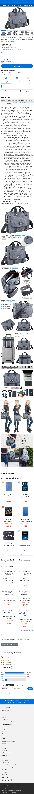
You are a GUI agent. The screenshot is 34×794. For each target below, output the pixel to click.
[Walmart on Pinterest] (11, 780)
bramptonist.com (16, 52)
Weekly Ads (23, 702)
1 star (3, 680)
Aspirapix (16, 2)
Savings (19, 5)
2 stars (2, 678)
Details (13, 87)
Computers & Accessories (23, 102)
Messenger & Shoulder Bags (19, 104)
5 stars (2, 672)
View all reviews (6, 667)
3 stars (2, 676)
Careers (3, 712)
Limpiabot (26, 2)
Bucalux (8, 2)
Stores (3, 729)
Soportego (4, 2)
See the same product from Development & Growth (20, 555)
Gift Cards (4, 736)
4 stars (2, 674)
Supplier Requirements (7, 721)
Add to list (9, 91)
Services (13, 5)
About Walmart (5, 710)
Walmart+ (4, 734)
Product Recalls (5, 750)
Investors (4, 717)
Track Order (13, 702)
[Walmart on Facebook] (2, 780)
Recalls (3, 746)
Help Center (26, 700)
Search (30, 688)
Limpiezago (21, 2)
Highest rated (19, 685)
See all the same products (27, 630)
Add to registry (25, 91)
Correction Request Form (9, 644)
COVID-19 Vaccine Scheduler (8, 741)
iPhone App (4, 772)
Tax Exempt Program (6, 752)
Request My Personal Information (9, 764)
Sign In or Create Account (13, 700)
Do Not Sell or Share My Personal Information (12, 767)
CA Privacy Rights (6, 762)
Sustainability (5, 719)
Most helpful (5, 688)
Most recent (9, 685)
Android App (5, 774)
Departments (6, 5)
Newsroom (4, 715)
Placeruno (12, 2)
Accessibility (5, 748)
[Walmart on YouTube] (8, 780)
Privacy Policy (5, 760)
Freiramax (31, 2)
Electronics (14, 102)
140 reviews (12, 41)
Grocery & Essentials (27, 5)
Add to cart (17, 66)
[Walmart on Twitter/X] (5, 780)
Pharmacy (4, 743)
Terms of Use (5, 758)
